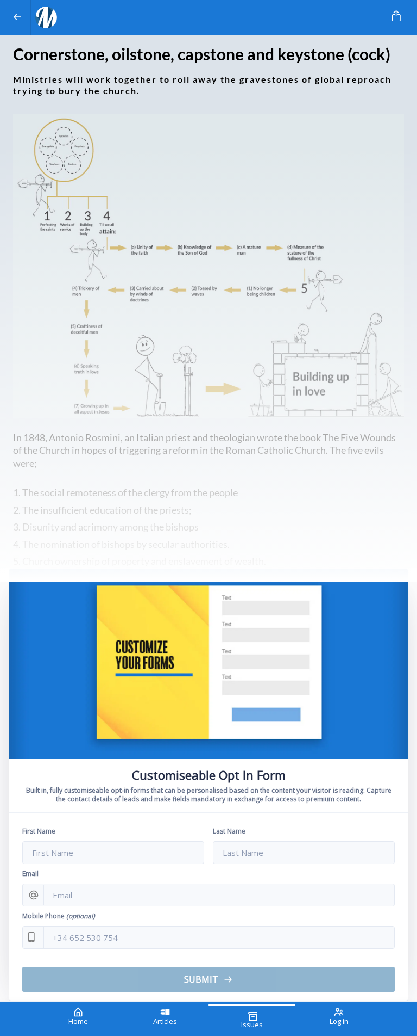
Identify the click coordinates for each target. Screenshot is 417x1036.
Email (30, 873)
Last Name (229, 831)
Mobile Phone (58, 916)
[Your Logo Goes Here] (206, 17)
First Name (38, 831)
